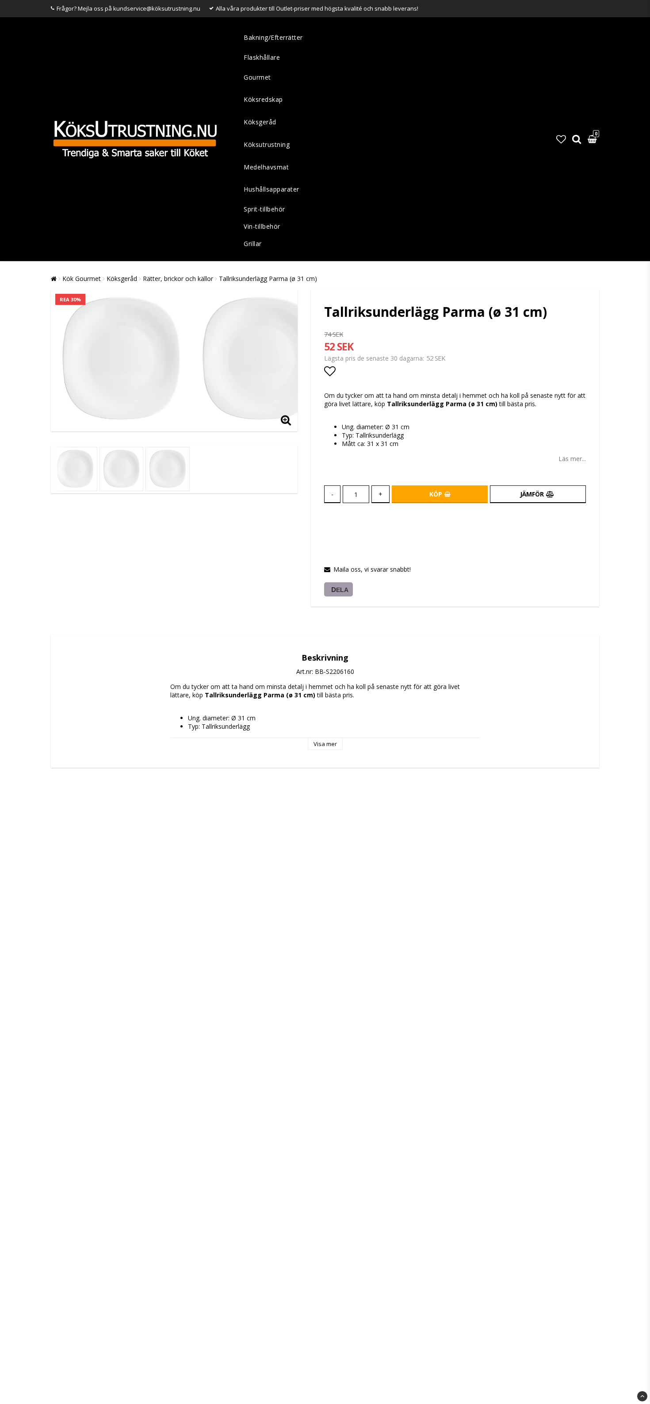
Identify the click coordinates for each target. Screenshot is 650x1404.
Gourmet (257, 77)
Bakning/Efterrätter (273, 37)
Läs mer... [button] (572, 458)
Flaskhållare (262, 57)
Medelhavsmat (266, 167)
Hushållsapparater (271, 189)
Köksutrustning (267, 144)
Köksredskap (263, 99)
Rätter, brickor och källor (178, 278)
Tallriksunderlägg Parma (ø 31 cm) (268, 278)
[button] (561, 139)
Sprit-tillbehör (264, 209)
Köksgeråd (260, 122)
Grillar (253, 243)
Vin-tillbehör (262, 226)
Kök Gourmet (81, 278)
